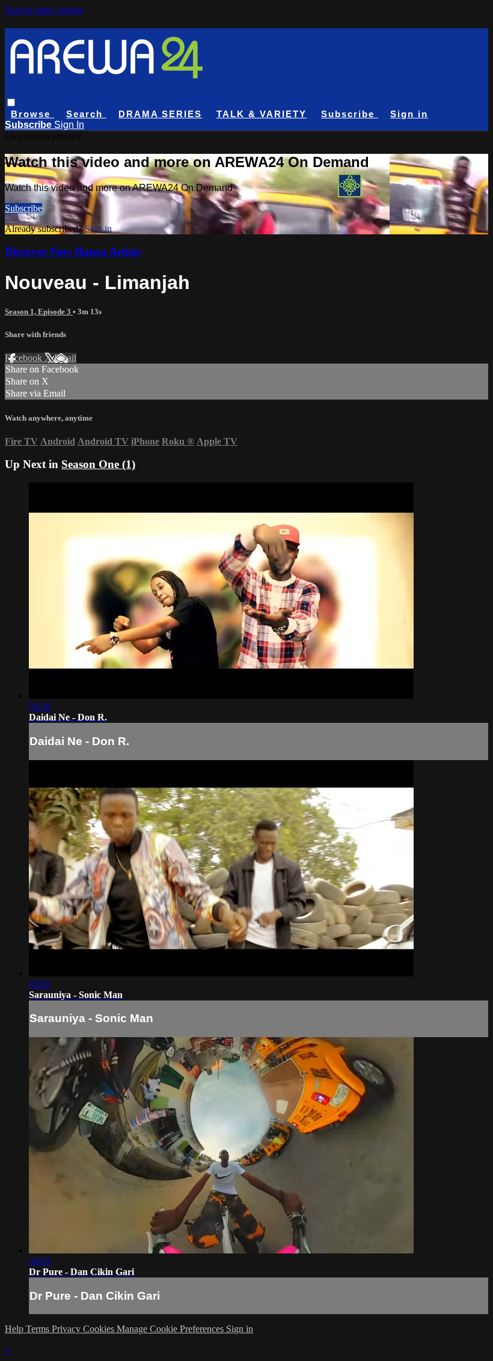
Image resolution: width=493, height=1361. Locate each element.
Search (86, 114)
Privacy (67, 1329)
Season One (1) (98, 464)
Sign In (69, 125)
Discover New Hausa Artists (73, 251)
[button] (11, 102)
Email (65, 358)
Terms (39, 1329)
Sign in (409, 114)
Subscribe (23, 208)
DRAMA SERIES (160, 114)
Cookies (100, 1329)
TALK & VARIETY (261, 114)
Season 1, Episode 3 (39, 311)
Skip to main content (44, 10)
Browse (32, 114)
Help (15, 1329)
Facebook (24, 358)
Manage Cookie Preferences (171, 1329)
